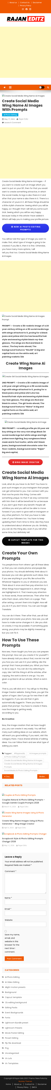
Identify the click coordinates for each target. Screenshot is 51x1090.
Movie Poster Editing (14, 1033)
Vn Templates (11, 1063)
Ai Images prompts (37, 753)
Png (7, 1048)
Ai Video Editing (12, 982)
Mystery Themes (25, 1081)
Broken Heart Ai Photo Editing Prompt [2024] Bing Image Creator (44, 776)
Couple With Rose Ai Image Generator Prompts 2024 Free (10, 776)
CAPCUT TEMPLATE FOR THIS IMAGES (26, 541)
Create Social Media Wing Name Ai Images (23, 760)
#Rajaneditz (19, 753)
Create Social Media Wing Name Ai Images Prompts (23, 765)
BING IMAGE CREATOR (26, 462)
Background (10, 992)
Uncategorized (12, 1053)
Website (9, 920)
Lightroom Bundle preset (16, 1022)
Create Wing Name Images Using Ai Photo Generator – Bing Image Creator (23, 822)
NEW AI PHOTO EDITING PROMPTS (26, 228)
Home (8, 1084)
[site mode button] (41, 87)
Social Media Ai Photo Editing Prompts (20, 770)
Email (8, 909)
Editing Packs (11, 1007)
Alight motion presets (15, 987)
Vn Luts (8, 1058)
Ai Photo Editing (10, 115)
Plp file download (13, 1043)
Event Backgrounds (14, 1012)
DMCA (34, 1087)
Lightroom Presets (13, 1028)
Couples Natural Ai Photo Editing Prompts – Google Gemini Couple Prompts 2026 (23, 801)
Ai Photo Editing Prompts (15, 757)
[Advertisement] (25, 52)
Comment (10, 871)
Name (8, 898)
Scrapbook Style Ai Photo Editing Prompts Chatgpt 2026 (22, 840)
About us (13, 2)
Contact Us (25, 2)
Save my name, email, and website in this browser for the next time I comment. (12, 943)
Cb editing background (16, 1002)
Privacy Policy (25, 5)
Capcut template (13, 997)
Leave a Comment (12, 122)
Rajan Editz (23, 119)
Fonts (7, 1017)
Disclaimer (37, 2)
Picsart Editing (11, 1038)
